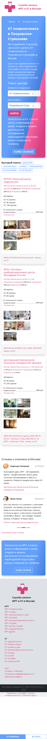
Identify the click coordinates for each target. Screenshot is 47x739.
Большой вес (36, 166)
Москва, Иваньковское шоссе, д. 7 (17, 367)
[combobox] (24, 93)
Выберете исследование (19, 88)
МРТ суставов (11, 617)
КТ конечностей (12, 661)
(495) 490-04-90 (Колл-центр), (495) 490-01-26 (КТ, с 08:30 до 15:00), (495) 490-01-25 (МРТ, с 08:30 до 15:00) (22, 439)
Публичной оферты (29, 695)
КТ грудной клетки (13, 641)
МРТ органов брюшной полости (19, 620)
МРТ (7, 606)
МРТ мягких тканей (14, 626)
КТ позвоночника (29, 21)
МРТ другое (10, 631)
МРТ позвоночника (14, 609)
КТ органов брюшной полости (19, 650)
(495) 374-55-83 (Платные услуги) (18, 257)
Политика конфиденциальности (19, 674)
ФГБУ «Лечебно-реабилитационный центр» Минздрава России (19, 272)
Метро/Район (14, 100)
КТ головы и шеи (12, 647)
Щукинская (8, 189)
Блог (7, 668)
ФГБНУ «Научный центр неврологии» (17, 180)
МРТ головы (10, 612)
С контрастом (9, 166)
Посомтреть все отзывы (13, 532)
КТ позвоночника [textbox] (21, 93)
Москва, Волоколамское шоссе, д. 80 (18, 186)
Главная (11, 21)
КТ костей (9, 655)
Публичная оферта (13, 676)
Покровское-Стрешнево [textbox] (23, 105)
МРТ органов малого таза (16, 615)
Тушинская (38, 367)
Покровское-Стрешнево (31, 189)
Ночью (23, 166)
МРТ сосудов (10, 623)
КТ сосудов (10, 653)
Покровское (17, 191)
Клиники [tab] (13, 736)
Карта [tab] (37, 736)
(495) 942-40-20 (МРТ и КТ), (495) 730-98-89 (22, 348)
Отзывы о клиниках (14, 671)
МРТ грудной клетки (14, 629)
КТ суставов (10, 658)
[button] (10, 224)
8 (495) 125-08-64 (23, 151)
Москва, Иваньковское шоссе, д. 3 (17, 279)
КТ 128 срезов (25, 170)
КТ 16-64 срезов (9, 170)
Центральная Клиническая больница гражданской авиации (23, 361)
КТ (19, 21)
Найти (14, 113)
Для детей (27, 163)
